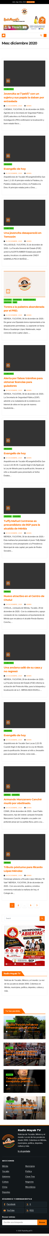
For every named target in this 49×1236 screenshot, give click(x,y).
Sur (14, 302)
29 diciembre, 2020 (14, 604)
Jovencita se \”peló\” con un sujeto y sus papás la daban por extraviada (24, 97)
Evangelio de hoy (15, 168)
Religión (8, 164)
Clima (4, 1187)
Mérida (7, 591)
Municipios (30, 1166)
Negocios (29, 1182)
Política (8, 302)
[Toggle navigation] (22, 35)
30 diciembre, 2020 (14, 390)
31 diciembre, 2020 (14, 106)
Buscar (42, 1222)
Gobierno (10, 1021)
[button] (22, 29)
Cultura (8, 299)
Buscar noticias (8, 1217)
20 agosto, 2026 (15, 1031)
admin (29, 106)
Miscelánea (30, 1187)
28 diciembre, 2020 (14, 808)
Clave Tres (9, 89)
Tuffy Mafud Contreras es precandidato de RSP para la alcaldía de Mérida (22, 524)
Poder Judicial (29, 299)
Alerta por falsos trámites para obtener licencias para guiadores (23, 382)
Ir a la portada (24, 1151)
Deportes (17, 299)
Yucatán (16, 516)
